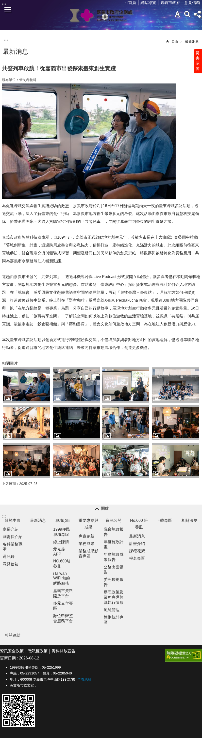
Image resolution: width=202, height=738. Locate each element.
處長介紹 (10, 529)
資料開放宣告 (63, 651)
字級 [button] (177, 14)
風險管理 (111, 610)
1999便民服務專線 (61, 532)
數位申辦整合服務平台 (63, 618)
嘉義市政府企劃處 (101, 15)
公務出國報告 (113, 569)
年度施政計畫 (113, 544)
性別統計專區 (113, 619)
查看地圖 (84, 679)
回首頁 (130, 2)
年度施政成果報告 (113, 557)
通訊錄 (9, 557)
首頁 (174, 42)
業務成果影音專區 (88, 553)
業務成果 (86, 543)
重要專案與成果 (88, 523)
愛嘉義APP (59, 551)
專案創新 (86, 536)
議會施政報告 (113, 532)
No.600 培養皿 (139, 523)
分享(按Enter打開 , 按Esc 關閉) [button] (197, 14)
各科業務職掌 (12, 546)
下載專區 (164, 520)
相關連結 (12, 635)
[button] (26, 385)
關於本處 (12, 520)
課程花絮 (137, 551)
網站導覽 (148, 2)
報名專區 (137, 558)
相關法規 (189, 520)
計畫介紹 (137, 543)
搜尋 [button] (187, 14)
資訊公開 (113, 520)
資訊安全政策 (12, 651)
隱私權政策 (38, 651)
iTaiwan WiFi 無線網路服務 (61, 578)
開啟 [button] (105, 508)
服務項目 (63, 520)
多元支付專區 (63, 605)
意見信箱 (192, 2)
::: (6, 39)
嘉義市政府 (170, 2)
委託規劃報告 (113, 582)
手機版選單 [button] (8, 10)
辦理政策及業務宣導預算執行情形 (113, 597)
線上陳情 (61, 542)
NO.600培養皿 (62, 563)
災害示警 (198, 61)
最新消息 (192, 42)
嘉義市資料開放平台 (63, 593)
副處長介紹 (12, 537)
